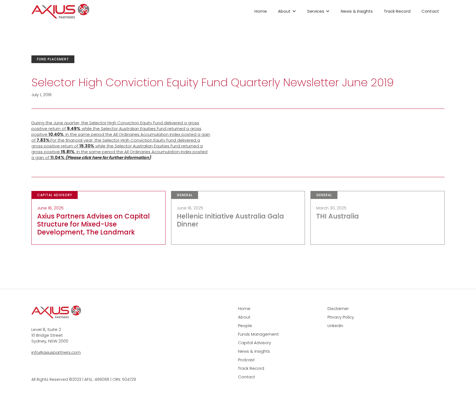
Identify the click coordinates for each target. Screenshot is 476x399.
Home (261, 11)
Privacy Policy (341, 317)
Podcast (246, 360)
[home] (60, 11)
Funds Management (258, 334)
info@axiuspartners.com (56, 352)
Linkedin (335, 325)
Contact (430, 11)
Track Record (397, 11)
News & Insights (357, 11)
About (244, 317)
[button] (287, 11)
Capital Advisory (254, 343)
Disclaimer (338, 308)
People (245, 325)
